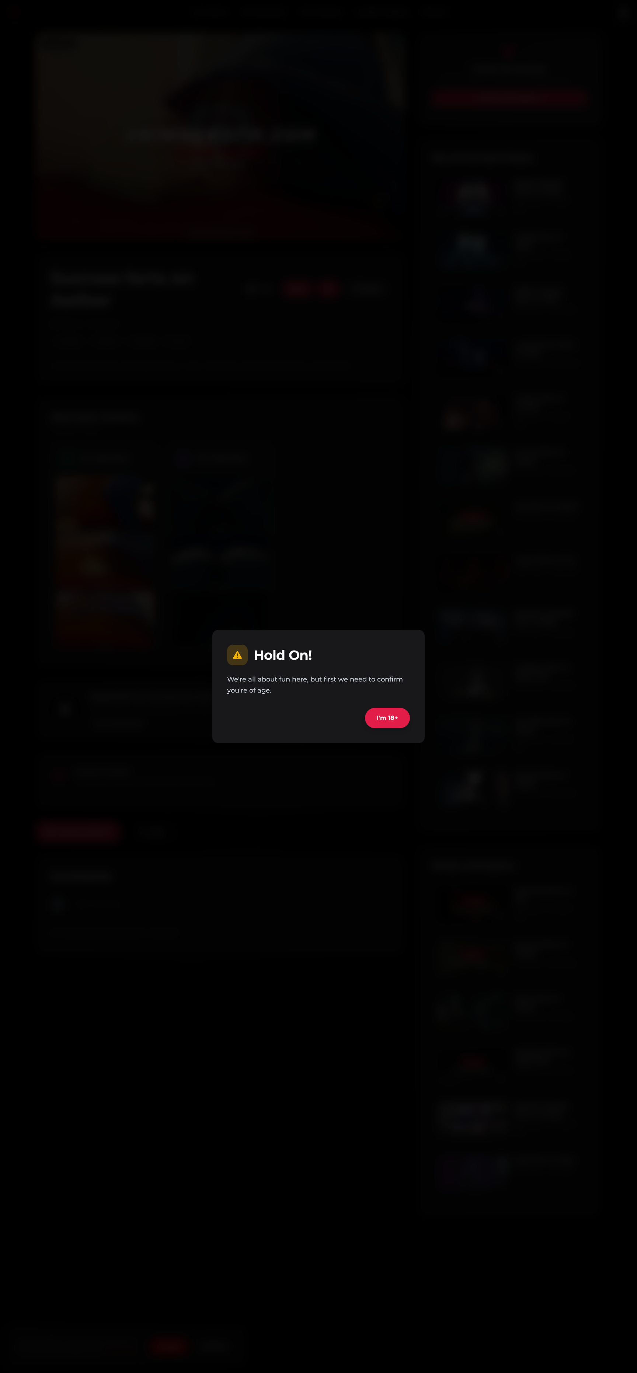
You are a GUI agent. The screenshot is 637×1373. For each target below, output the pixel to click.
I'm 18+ (387, 717)
